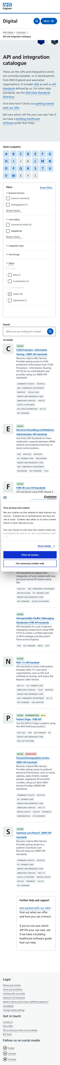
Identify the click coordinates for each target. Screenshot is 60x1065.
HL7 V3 (43, 409)
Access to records (26, 405)
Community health (25, 384)
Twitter (11, 1048)
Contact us (8, 1022)
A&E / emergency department (30, 388)
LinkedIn (12, 1053)
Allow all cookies (30, 555)
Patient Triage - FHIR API (28, 719)
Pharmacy (46, 812)
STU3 (46, 471)
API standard (23, 413)
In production (32, 715)
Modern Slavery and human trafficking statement (25, 1002)
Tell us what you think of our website (20, 1030)
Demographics (23, 816)
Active (20, 346)
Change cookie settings (13, 1010)
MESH (40, 646)
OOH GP (41, 401)
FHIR (19, 454)
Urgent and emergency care (30, 396)
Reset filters (46, 187)
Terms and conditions (12, 989)
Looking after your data (14, 993)
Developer (21, 32)
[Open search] (36, 21)
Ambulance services (26, 401)
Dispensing (22, 471)
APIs (36, 84)
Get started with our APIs (35, 908)
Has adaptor (38, 702)
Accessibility (8, 1006)
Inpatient (21, 392)
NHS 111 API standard (27, 662)
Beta (43, 715)
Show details (44, 546)
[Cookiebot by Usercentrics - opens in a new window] (44, 497)
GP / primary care (25, 458)
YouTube (12, 1059)
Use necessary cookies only (30, 563)
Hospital (41, 384)
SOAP (40, 690)
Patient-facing (23, 593)
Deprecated (31, 754)
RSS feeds (7, 1034)
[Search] (50, 331)
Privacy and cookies (12, 985)
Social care (33, 392)
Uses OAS (21, 733)
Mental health (24, 812)
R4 (49, 733)
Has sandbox (40, 733)
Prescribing (41, 458)
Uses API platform (25, 741)
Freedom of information (14, 997)
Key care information (27, 409)
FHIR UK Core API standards (30, 487)
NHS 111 (20, 686)
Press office (8, 1026)
